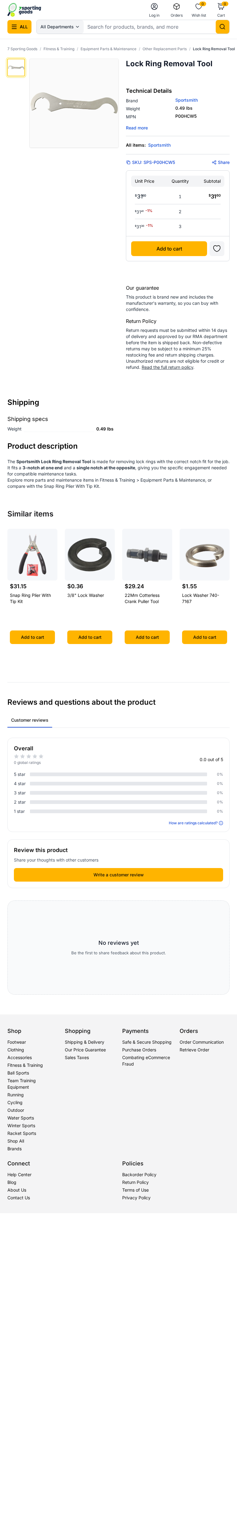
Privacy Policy (136, 1197)
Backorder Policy (139, 1174)
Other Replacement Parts (165, 49)
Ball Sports (18, 1072)
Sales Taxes (77, 1057)
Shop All (15, 1141)
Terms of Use (135, 1190)
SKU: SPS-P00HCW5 (153, 162)
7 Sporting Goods (22, 49)
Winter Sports (21, 1125)
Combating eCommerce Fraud (146, 1060)
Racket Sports (21, 1133)
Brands (14, 1148)
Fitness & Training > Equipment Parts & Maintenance (152, 480)
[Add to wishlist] (217, 248)
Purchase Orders (139, 1049)
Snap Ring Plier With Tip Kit (71, 486)
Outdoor (15, 1110)
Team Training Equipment (21, 1084)
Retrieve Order (194, 1049)
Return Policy (135, 1182)
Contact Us (18, 1197)
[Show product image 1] (16, 67)
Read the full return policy (167, 367)
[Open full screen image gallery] (74, 103)
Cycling (15, 1102)
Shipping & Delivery (84, 1042)
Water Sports (20, 1117)
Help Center (19, 1174)
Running (15, 1094)
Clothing (15, 1049)
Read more (137, 127)
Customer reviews (29, 720)
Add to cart (169, 249)
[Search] (222, 27)
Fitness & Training (59, 49)
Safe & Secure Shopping (147, 1042)
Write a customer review (119, 874)
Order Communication (202, 1042)
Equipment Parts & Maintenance (108, 49)
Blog (11, 1182)
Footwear (16, 1042)
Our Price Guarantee (85, 1049)
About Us (16, 1190)
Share (224, 162)
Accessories (19, 1057)
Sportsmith (186, 100)
